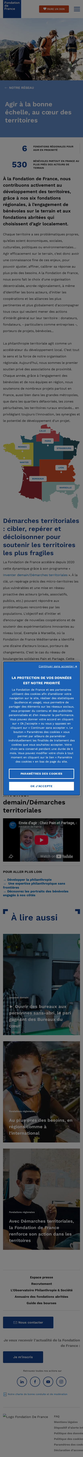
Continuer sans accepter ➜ (58, 666)
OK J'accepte (41, 786)
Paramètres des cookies (41, 773)
